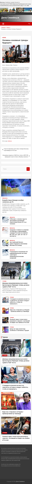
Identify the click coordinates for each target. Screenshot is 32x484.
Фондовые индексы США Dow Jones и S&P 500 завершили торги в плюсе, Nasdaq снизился (15, 156)
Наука (4, 37)
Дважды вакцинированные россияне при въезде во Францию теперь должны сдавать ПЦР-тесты (15, 285)
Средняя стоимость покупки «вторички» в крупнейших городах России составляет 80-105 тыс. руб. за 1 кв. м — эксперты (19, 233)
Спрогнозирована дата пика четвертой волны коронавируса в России (16, 149)
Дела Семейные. (10, 17)
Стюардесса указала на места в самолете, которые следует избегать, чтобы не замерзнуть (19, 301)
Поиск (28, 169)
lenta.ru (10, 141)
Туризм (4, 281)
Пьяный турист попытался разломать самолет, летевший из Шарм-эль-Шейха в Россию (20, 321)
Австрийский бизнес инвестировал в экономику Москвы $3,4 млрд (18, 243)
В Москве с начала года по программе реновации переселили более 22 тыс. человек (18, 221)
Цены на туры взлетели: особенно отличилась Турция (19, 329)
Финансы (4, 198)
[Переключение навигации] (3, 24)
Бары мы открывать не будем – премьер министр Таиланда (19, 310)
